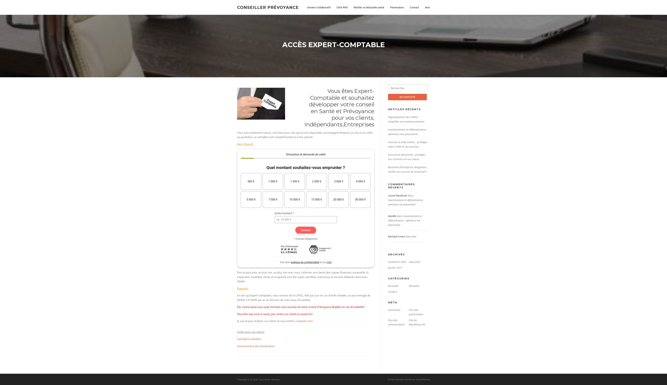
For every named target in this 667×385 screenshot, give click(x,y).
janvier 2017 (395, 267)
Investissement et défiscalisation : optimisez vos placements (405, 220)
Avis (427, 7)
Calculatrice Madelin (249, 339)
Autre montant (284, 213)
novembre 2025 (397, 262)
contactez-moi (304, 321)
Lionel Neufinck (397, 195)
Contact (414, 7)
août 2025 (414, 262)
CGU (329, 262)
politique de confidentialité (305, 262)
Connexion (394, 310)
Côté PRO (342, 7)
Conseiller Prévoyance (268, 7)
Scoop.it (392, 291)
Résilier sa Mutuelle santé (369, 7)
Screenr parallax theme (399, 379)
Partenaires (397, 7)
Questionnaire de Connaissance (256, 346)
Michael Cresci (396, 236)
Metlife (392, 216)
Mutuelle (393, 286)
